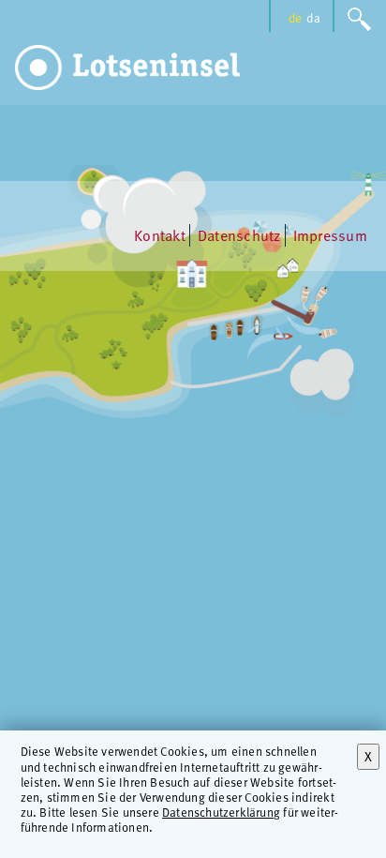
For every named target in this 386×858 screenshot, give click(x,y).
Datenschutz (239, 235)
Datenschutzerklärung (221, 811)
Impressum (330, 235)
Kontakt (160, 235)
